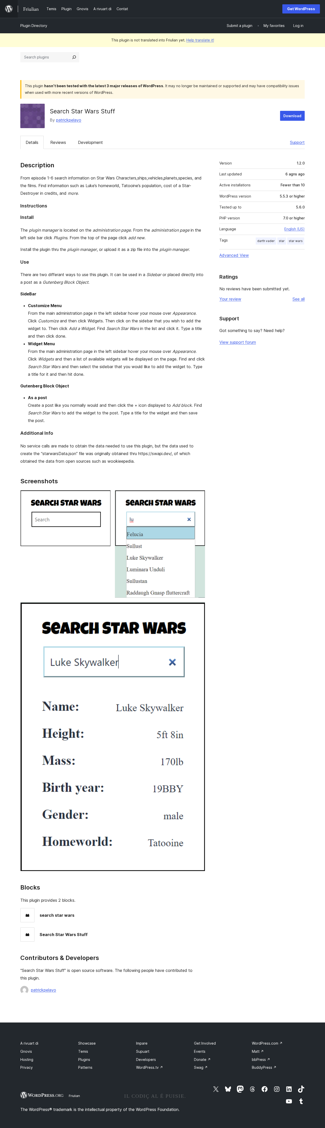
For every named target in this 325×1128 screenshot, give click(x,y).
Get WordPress (301, 9)
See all (298, 299)
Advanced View (234, 255)
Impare (142, 1043)
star (282, 241)
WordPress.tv (149, 1067)
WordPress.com (267, 1043)
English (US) (294, 229)
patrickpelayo (68, 120)
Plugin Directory (33, 25)
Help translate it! (200, 40)
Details (32, 142)
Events (199, 1051)
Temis (83, 1051)
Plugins (84, 1059)
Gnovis (26, 1051)
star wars (296, 241)
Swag (201, 1067)
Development (90, 142)
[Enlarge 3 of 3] (198, 608)
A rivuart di (29, 1043)
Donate (202, 1059)
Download (292, 116)
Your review (230, 299)
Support (297, 142)
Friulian (74, 1096)
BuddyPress (264, 1067)
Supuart (142, 1051)
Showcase (87, 1043)
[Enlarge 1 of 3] (103, 497)
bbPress (261, 1059)
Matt (258, 1051)
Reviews (58, 142)
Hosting (26, 1059)
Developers (146, 1059)
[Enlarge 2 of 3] (198, 497)
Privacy (26, 1067)
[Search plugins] (74, 57)
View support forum (237, 342)
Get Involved (205, 1043)
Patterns (85, 1067)
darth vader (266, 241)
